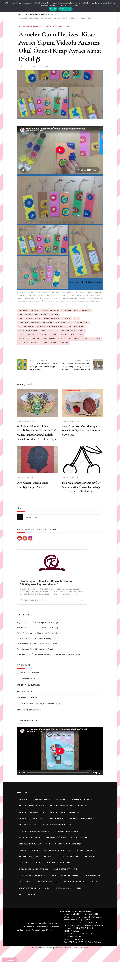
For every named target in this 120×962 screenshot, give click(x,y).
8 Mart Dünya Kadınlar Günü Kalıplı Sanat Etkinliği (39, 633)
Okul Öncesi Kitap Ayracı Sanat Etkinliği (61, 339)
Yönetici (24, 66)
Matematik (22, 691)
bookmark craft (63, 322)
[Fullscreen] (100, 773)
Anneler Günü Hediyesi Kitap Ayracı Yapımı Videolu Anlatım (45, 318)
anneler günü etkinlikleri (46, 314)
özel (85, 339)
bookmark (47, 322)
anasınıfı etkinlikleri (52, 310)
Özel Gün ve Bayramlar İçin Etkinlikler (36, 26)
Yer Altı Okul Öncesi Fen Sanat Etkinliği (34, 638)
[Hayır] (117, 6)
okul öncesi (90, 856)
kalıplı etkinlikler (26, 335)
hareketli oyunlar (29, 850)
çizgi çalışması (63, 888)
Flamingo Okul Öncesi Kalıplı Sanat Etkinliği (36, 649)
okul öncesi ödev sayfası (32, 875)
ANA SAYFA (65, 911)
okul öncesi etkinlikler (29, 339)
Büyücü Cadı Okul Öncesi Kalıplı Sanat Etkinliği (37, 622)
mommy (64, 335)
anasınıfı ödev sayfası (81, 819)
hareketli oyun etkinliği (68, 844)
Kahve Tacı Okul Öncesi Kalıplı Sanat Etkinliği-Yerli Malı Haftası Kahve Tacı (81, 430)
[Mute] (96, 773)
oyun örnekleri (93, 875)
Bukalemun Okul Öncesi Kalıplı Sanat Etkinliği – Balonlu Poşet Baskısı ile (48, 654)
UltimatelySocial (80, 947)
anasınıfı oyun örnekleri (32, 812)
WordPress (46, 930)
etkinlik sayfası (79, 837)
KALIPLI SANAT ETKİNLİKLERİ (73, 331)
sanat (44, 343)
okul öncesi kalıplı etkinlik (33, 869)
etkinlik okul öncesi (75, 327)
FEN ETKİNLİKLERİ (25, 679)
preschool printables (75, 882)
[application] (60, 751)
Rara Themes (25, 930)
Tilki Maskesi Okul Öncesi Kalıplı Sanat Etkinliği (37, 628)
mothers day (77, 335)
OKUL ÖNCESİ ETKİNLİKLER (44, 923)
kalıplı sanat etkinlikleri (93, 925)
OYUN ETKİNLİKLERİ (73, 936)
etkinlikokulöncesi (56, 837)
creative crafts (26, 327)
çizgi (47, 888)
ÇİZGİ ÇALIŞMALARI (84, 928)
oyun (53, 875)
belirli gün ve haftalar (29, 322)
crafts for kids (82, 322)
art (76, 318)
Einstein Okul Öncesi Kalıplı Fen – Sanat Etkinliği (38, 644)
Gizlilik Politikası (94, 942)
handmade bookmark (28, 331)
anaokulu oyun (42, 799)
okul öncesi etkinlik (29, 863)
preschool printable (47, 882)
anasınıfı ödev (57, 819)
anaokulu (23, 310)
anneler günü (25, 314)
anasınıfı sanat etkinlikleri (77, 310)
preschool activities (28, 343)
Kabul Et (53, 9)
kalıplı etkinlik (84, 850)
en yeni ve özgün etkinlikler (49, 327)
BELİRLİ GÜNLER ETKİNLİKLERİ (78, 933)
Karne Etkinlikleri (26, 685)
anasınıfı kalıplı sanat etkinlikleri (68, 806)
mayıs (55, 335)
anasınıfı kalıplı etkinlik (32, 806)
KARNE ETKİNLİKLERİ (73, 939)
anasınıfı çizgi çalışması (31, 819)
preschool (96, 339)
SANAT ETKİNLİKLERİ (74, 942)
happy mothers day (49, 331)
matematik (49, 856)
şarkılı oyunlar (27, 894)
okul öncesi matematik (65, 869)
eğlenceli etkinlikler (30, 844)
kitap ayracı (43, 335)
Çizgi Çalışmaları (26, 672)
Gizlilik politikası (65, 9)
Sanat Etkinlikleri (64, 26)
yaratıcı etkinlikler (59, 343)
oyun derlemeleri (70, 875)
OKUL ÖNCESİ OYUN (69, 856)
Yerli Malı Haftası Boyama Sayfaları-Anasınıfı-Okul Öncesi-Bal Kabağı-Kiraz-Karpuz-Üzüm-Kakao (82, 487)
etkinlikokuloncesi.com (67, 831)
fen (48, 844)
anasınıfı (35, 310)
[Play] (20, 773)
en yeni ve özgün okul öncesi (34, 831)
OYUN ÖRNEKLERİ (25, 697)
